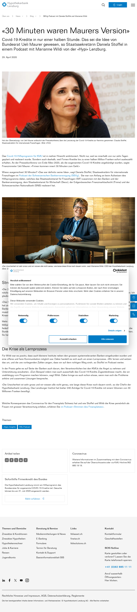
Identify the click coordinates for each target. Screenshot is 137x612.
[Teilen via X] (16, 460)
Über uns (5, 16)
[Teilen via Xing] (26, 460)
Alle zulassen (107, 339)
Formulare (41, 543)
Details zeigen (114, 331)
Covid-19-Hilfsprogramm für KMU (24, 155)
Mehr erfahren (33, 498)
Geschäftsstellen (114, 538)
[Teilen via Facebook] (11, 460)
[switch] (53, 321)
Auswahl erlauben (68, 339)
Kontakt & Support (46, 552)
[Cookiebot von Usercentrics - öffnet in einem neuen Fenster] (115, 271)
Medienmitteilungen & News (51, 533)
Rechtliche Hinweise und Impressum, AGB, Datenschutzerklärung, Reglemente (43, 595)
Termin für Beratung (46, 547)
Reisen (5, 552)
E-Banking (41, 538)
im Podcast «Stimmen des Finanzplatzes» (82, 406)
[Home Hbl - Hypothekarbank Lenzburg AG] (16, 4)
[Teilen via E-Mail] (7, 460)
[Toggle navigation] (132, 4)
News (18, 16)
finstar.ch (75, 538)
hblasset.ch (76, 533)
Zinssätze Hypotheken (13, 538)
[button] (133, 297)
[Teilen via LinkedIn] (21, 460)
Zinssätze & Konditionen (14, 533)
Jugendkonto (9, 557)
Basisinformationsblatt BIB (50, 557)
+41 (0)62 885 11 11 (118, 566)
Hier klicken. (111, 580)
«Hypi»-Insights (9, 427)
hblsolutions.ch (78, 543)
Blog (32, 16)
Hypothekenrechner (12, 543)
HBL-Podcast (24, 427)
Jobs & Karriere (10, 547)
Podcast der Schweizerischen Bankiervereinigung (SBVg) (49, 175)
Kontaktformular (113, 533)
